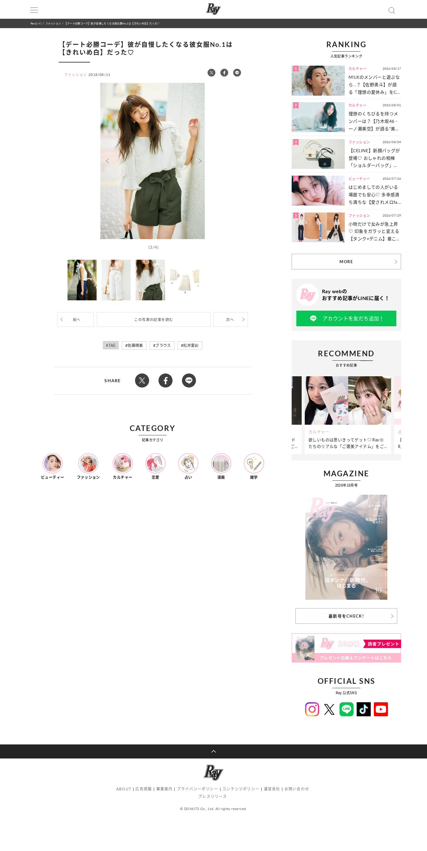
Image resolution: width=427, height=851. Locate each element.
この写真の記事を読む (153, 319)
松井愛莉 (191, 345)
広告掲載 (143, 789)
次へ (230, 319)
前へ (77, 319)
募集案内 (164, 789)
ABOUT (123, 789)
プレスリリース (212, 796)
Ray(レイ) (36, 23)
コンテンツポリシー (240, 789)
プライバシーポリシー (197, 789)
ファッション (53, 23)
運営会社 (272, 789)
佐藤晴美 (135, 345)
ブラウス (163, 345)
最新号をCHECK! (346, 615)
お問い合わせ (296, 789)
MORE (346, 261)
